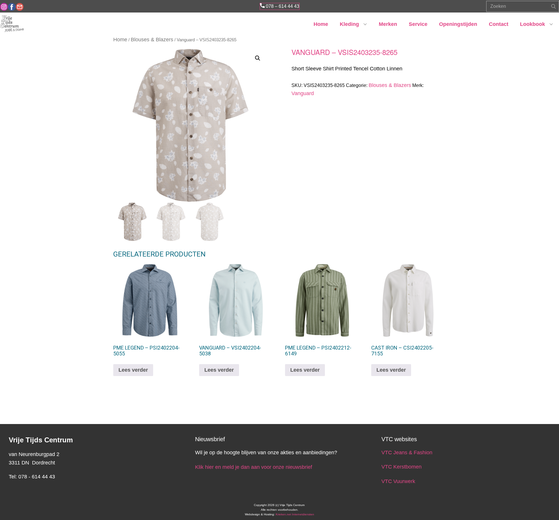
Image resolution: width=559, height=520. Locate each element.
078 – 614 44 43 (282, 6)
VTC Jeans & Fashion (406, 452)
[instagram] (4, 7)
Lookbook (532, 24)
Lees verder (133, 370)
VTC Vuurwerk (398, 481)
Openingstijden (458, 24)
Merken (388, 24)
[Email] (20, 7)
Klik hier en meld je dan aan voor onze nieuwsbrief (253, 467)
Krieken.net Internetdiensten (295, 514)
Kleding (349, 24)
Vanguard (302, 93)
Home (321, 24)
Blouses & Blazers (152, 39)
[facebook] (12, 7)
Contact (498, 24)
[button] (257, 58)
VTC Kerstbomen (402, 467)
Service (418, 24)
